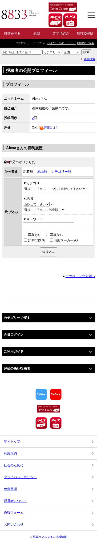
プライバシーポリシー (20, 477)
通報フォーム (14, 512)
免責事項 (10, 489)
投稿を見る (12, 33)
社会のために (14, 465)
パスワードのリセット (61, 43)
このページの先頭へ (80, 276)
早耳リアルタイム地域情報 (50, 537)
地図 (36, 33)
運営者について (15, 501)
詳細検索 (89, 59)
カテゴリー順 (61, 171)
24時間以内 (36, 240)
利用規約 (10, 453)
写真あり (34, 235)
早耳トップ (12, 441)
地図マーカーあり (67, 240)
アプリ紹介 (61, 33)
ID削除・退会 (85, 43)
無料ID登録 (85, 33)
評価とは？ (51, 127)
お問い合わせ (14, 524)
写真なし (56, 235)
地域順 (42, 171)
